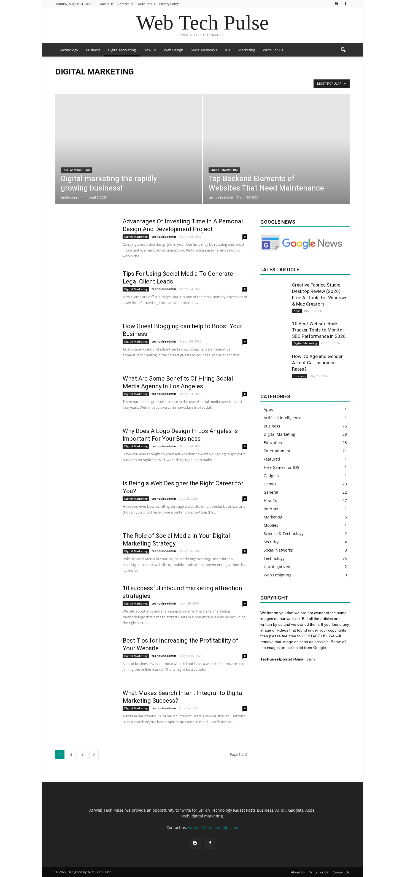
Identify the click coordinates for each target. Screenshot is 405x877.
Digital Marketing (122, 49)
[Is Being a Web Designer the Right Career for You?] (85, 500)
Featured (272, 459)
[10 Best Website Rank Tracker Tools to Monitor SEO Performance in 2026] (274, 334)
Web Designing (277, 574)
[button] (343, 50)
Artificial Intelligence (85, 83)
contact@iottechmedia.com (213, 827)
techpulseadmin (73, 197)
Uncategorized (277, 566)
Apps (61, 83)
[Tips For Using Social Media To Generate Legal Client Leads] (83, 290)
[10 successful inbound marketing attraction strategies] (85, 605)
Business (93, 49)
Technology (68, 49)
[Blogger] (336, 3)
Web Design (173, 49)
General (271, 492)
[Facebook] (345, 3)
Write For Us (146, 4)
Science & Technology (284, 533)
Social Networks (204, 49)
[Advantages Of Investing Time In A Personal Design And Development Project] (85, 238)
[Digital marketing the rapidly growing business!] (128, 158)
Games (270, 483)
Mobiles (271, 525)
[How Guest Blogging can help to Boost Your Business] (85, 343)
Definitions (131, 83)
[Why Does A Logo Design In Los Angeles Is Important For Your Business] (76, 448)
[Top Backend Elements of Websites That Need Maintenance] (276, 141)
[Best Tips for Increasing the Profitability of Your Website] (85, 657)
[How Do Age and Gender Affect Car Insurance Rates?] (274, 367)
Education (182, 83)
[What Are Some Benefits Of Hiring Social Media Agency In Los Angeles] (82, 395)
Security (271, 541)
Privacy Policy (169, 4)
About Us (106, 4)
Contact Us (125, 4)
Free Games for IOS (234, 83)
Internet (271, 508)
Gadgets (271, 475)
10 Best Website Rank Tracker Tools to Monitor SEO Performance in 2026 (319, 330)
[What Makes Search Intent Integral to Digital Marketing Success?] (85, 710)
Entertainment (205, 83)
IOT (228, 49)
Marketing (246, 49)
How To (150, 49)
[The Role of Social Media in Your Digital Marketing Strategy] (85, 552)
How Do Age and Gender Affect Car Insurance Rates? (317, 363)
